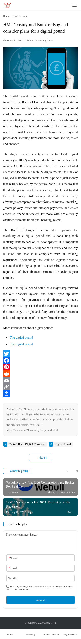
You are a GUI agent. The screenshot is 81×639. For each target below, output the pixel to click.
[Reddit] (40, 373)
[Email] (40, 380)
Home (6, 15)
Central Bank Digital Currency (27, 444)
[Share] (40, 393)
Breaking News (44, 40)
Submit (40, 600)
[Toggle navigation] (74, 5)
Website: (13, 578)
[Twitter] (40, 353)
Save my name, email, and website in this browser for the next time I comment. (39, 587)
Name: (12, 558)
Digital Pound (62, 444)
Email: (13, 568)
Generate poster (18, 471)
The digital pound (21, 337)
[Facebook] (40, 360)
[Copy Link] (40, 387)
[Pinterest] (40, 367)
